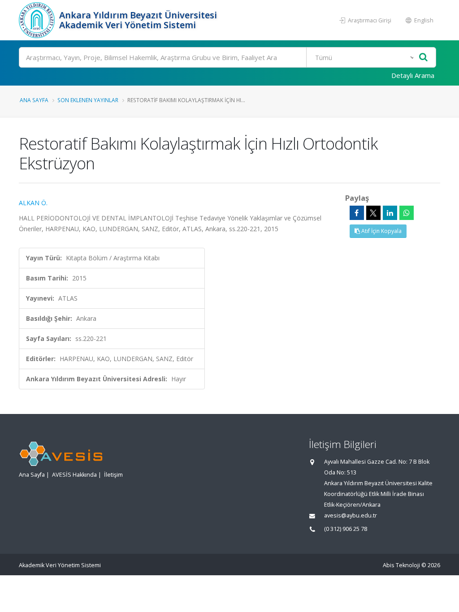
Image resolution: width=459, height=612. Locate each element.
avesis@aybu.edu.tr (350, 515)
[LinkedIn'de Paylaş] (390, 213)
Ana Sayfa (34, 99)
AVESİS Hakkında (74, 474)
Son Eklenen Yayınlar (87, 99)
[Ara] (423, 57)
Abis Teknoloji (401, 565)
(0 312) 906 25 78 (345, 529)
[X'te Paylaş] (373, 213)
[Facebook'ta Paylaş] (357, 213)
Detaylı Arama (412, 75)
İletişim (113, 474)
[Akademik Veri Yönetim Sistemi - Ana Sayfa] (38, 20)
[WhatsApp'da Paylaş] (406, 213)
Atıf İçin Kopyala (381, 231)
